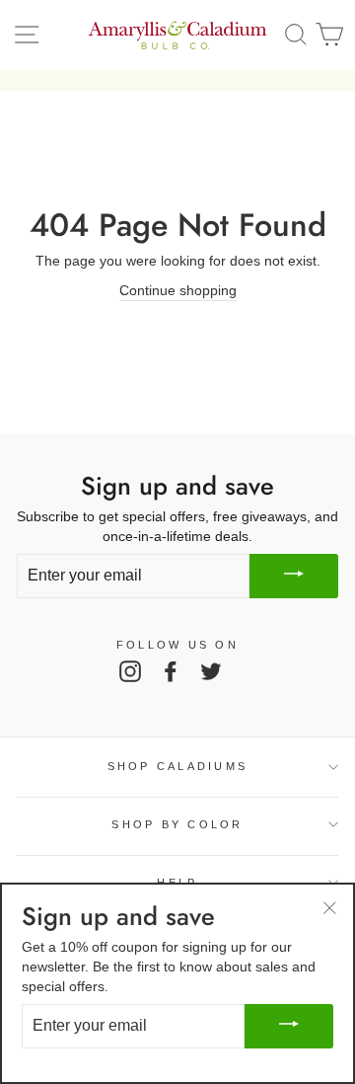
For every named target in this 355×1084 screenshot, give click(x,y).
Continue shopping (178, 290)
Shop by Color (177, 824)
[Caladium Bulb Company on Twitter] (211, 670)
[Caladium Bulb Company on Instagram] (130, 670)
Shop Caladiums (177, 766)
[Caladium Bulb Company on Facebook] (170, 670)
